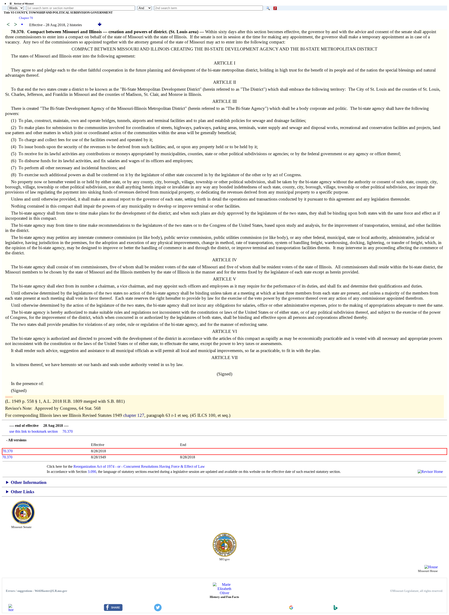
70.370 (7, 451)
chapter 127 (133, 415)
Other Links (22, 491)
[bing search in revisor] (335, 609)
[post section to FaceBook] (113, 610)
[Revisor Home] (11, 610)
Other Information (29, 482)
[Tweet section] (158, 610)
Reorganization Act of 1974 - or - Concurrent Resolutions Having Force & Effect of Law (139, 466)
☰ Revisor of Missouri (20, 3)
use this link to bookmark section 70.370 (41, 431)
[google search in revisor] (291, 608)
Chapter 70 (26, 18)
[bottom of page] (99, 25)
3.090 (92, 472)
